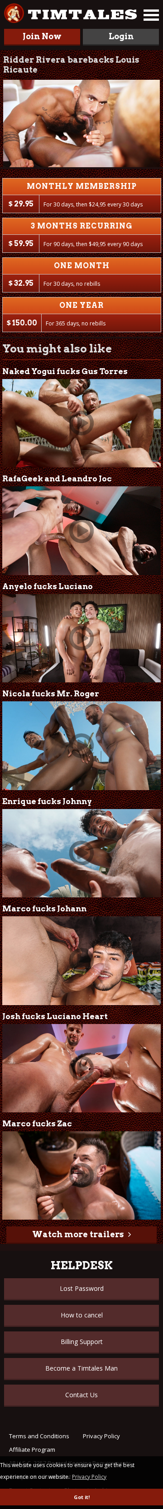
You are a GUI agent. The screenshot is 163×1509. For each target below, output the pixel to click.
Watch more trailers (78, 1234)
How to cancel (82, 1315)
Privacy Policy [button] (89, 1477)
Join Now (42, 36)
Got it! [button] (82, 1497)
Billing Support (82, 1341)
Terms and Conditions (39, 1436)
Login (121, 36)
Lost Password (82, 1288)
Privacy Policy (101, 1436)
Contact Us (81, 1394)
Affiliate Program (32, 1449)
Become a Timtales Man (81, 1368)
